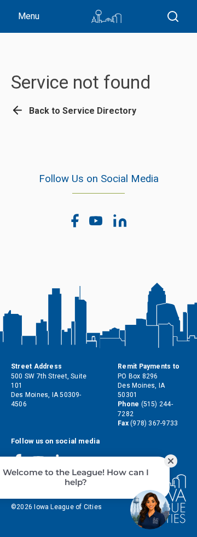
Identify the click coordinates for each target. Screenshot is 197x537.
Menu (28, 16)
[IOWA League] (106, 16)
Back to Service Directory (81, 111)
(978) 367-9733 (154, 423)
